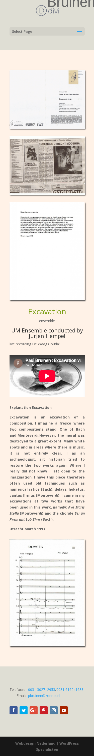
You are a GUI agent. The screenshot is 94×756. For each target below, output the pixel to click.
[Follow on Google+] (34, 710)
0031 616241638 (69, 689)
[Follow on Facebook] (14, 710)
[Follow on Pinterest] (44, 710)
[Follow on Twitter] (24, 710)
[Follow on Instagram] (54, 710)
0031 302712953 (41, 689)
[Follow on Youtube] (64, 710)
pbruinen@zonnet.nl (44, 695)
